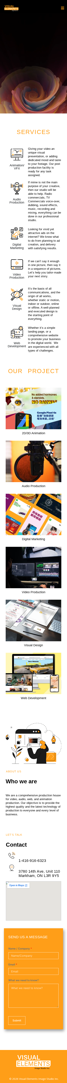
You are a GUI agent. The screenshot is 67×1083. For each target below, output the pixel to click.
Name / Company (20, 948)
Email (12, 964)
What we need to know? (23, 980)
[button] (60, 8)
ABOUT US (13, 771)
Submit (17, 1020)
